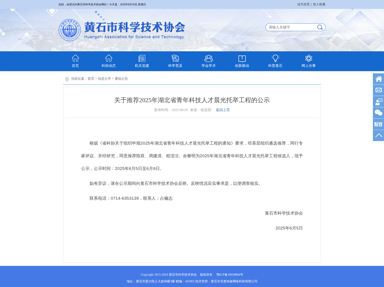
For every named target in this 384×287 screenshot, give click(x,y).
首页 (75, 66)
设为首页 (303, 4)
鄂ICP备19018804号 (229, 274)
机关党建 (142, 66)
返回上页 (223, 110)
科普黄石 (275, 66)
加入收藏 (319, 4)
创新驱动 (242, 66)
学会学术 (209, 66)
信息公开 (104, 78)
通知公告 (121, 78)
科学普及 (175, 66)
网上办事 (309, 66)
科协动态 (109, 66)
